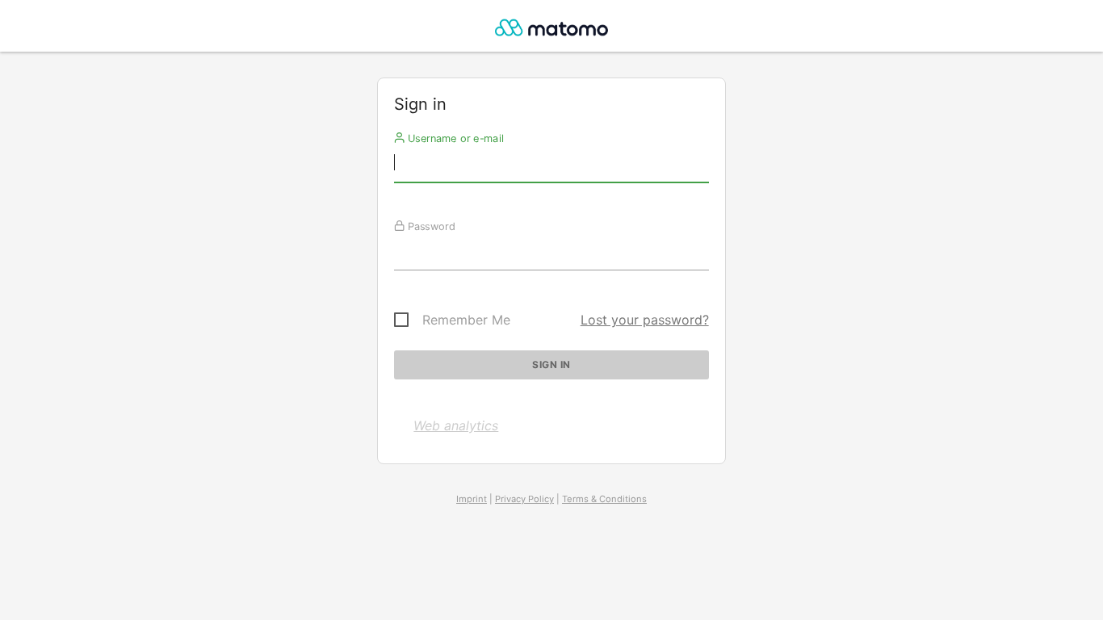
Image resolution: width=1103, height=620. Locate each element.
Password (430, 226)
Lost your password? (645, 320)
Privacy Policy (524, 499)
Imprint (471, 499)
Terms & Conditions (604, 499)
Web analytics (455, 425)
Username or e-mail (454, 138)
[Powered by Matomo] (551, 30)
